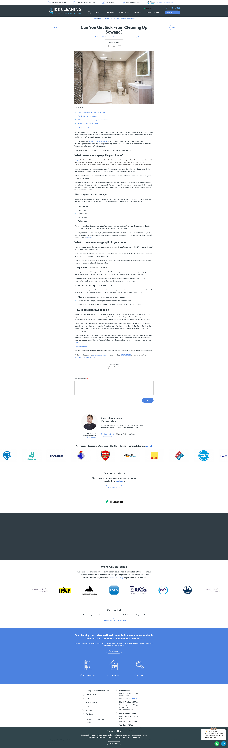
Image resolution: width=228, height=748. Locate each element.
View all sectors (114, 651)
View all (148, 446)
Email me (131, 434)
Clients (148, 12)
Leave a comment (80, 378)
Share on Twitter (114, 46)
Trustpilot (119, 481)
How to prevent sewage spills (88, 123)
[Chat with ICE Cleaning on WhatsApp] (217, 743)
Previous (56, 27)
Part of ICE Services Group (164, 2)
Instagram (89, 710)
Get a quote (171, 12)
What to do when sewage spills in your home (93, 120)
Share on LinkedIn (119, 46)
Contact (157, 12)
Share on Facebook (108, 46)
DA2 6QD (133, 698)
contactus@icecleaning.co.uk (84, 357)
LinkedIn (89, 706)
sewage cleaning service (100, 355)
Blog (100, 19)
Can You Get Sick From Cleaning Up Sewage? (119, 19)
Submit (146, 400)
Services (98, 12)
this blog (89, 237)
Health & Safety (123, 12)
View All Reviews (114, 487)
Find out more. (135, 737)
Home (89, 12)
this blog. (77, 342)
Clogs (76, 160)
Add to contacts (91, 437)
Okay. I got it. (114, 743)
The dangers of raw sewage (87, 116)
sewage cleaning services (98, 141)
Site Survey (111, 12)
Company (136, 12)
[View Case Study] (84, 455)
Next (173, 27)
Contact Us (90, 698)
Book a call (107, 434)
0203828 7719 (121, 434)
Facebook (89, 714)
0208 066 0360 (175, 8)
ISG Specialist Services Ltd (64, 11)
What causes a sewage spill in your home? (92, 112)
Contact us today (84, 127)
